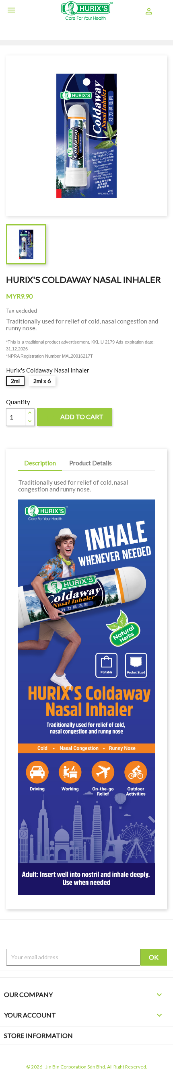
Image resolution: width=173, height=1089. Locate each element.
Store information (38, 1035)
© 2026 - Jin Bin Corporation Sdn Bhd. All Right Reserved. (86, 1067)
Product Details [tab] (90, 463)
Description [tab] (40, 463)
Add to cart (74, 418)
